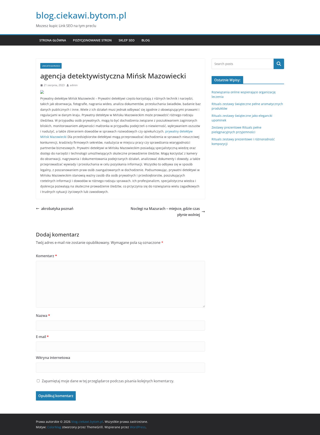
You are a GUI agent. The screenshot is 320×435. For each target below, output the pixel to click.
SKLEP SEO (127, 40)
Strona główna (52, 40)
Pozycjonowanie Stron (92, 40)
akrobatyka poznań (57, 208)
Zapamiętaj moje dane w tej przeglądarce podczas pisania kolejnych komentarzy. (108, 381)
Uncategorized (51, 65)
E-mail (42, 336)
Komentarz (46, 255)
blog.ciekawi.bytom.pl (81, 15)
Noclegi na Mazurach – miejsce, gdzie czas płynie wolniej (165, 211)
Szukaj (279, 63)
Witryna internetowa (53, 357)
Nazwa (43, 315)
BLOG (145, 40)
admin (73, 85)
